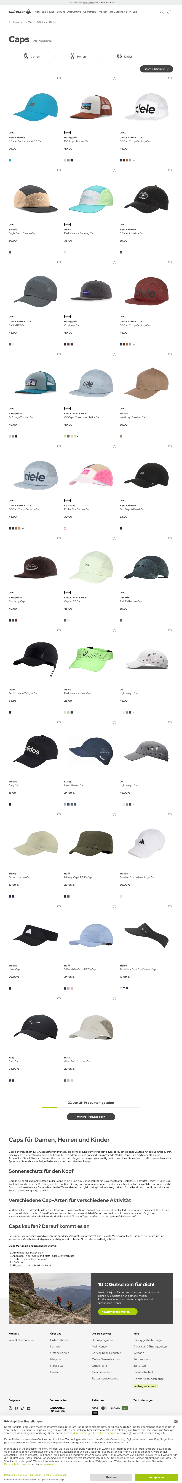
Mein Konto (99, 1346)
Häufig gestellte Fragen (148, 1340)
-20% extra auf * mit (91, 2)
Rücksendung (142, 1359)
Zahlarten (139, 1366)
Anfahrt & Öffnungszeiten (150, 1346)
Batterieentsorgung (104, 1378)
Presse (54, 1372)
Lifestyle (48, 1210)
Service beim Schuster (106, 1353)
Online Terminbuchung (106, 1359)
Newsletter (57, 1366)
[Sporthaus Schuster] (20, 12)
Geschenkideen (102, 1372)
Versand (138, 1353)
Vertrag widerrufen (145, 1386)
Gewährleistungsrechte (148, 1379)
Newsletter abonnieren (116, 1311)
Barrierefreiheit (143, 1372)
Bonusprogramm (103, 1340)
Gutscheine (99, 1366)
